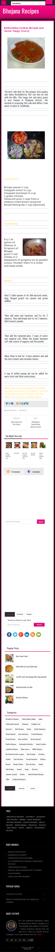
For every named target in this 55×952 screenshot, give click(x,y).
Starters (35, 769)
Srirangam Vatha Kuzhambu (20, 858)
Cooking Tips (35, 724)
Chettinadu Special (12, 724)
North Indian (31, 754)
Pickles (8, 759)
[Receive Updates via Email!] (14, 403)
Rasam (8, 764)
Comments (36, 471)
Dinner (29, 729)
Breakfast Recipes (12, 719)
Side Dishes (10, 769)
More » (40, 934)
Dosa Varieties (23, 734)
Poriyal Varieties (31, 759)
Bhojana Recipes (21, 10)
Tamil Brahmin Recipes (36, 774)
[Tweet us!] (9, 403)
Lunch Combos (41, 744)
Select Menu (3, 3)
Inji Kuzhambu (14, 873)
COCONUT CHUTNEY (25, 894)
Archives (32, 788)
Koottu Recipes (11, 744)
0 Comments (15, 471)
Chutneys (25, 724)
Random (10, 788)
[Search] (49, 2)
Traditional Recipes (18, 779)
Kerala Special (36, 739)
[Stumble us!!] (22, 403)
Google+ (29, 614)
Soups (27, 769)
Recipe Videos (18, 764)
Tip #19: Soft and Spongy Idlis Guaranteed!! (31, 676)
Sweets (22, 774)
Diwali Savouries (40, 729)
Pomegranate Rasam (17, 867)
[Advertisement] (29, 168)
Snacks (19, 769)
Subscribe (10, 614)
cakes (40, 719)
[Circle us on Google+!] (12, 403)
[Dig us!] (27, 403)
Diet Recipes (19, 729)
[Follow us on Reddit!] (19, 403)
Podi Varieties (18, 759)
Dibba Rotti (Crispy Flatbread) (26, 666)
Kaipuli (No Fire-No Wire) (19, 876)
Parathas (41, 754)
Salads (40, 764)
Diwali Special (10, 734)
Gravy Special (10, 739)
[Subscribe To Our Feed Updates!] (17, 403)
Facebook (20, 614)
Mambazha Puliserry (17, 855)
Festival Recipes (36, 734)
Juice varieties (23, 739)
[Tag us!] (24, 403)
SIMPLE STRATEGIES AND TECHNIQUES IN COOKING (25, 901)
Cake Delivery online (29, 719)
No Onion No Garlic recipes (15, 754)
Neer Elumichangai (16, 852)
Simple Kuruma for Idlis (24, 687)
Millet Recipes (37, 749)
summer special (11, 774)
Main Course (25, 749)
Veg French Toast (22, 656)
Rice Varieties (31, 764)
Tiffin (7, 779)
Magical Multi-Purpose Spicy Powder (25, 870)
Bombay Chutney (22, 697)
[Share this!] (6, 403)
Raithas (43, 759)
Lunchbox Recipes (12, 749)
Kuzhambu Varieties (26, 744)
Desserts (9, 729)
